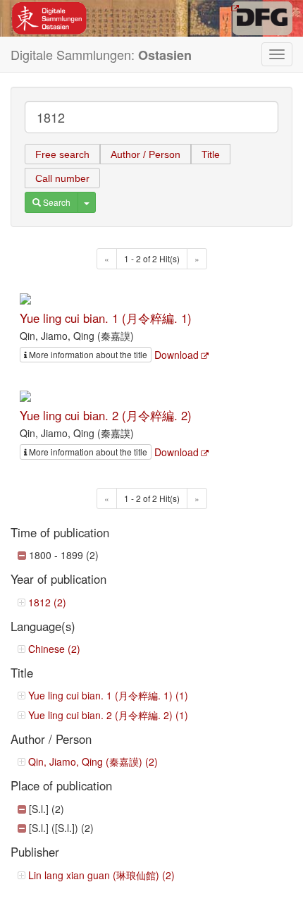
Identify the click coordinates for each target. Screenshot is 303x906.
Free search (62, 154)
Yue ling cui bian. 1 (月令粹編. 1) (106, 318)
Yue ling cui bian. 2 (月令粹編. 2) (106, 415)
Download (176, 355)
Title (211, 154)
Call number (62, 178)
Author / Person (145, 154)
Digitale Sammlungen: (101, 54)
